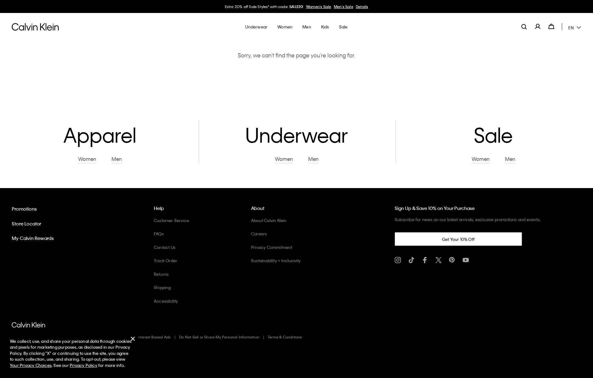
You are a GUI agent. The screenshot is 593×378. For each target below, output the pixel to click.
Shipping (162, 287)
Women (87, 159)
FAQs (159, 233)
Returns (161, 274)
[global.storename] (35, 27)
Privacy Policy (83, 365)
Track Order (165, 260)
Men (116, 159)
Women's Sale (318, 6)
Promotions (24, 209)
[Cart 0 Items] (551, 26)
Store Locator (26, 223)
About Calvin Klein (269, 220)
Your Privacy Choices (31, 365)
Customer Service (171, 220)
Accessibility (166, 301)
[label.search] (524, 26)
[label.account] (538, 26)
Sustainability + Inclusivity (276, 260)
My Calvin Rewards (33, 238)
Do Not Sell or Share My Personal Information (219, 336)
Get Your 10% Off (458, 239)
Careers (259, 233)
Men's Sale (343, 6)
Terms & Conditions (285, 336)
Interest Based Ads (154, 336)
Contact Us (164, 247)
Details (362, 6)
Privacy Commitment (271, 247)
